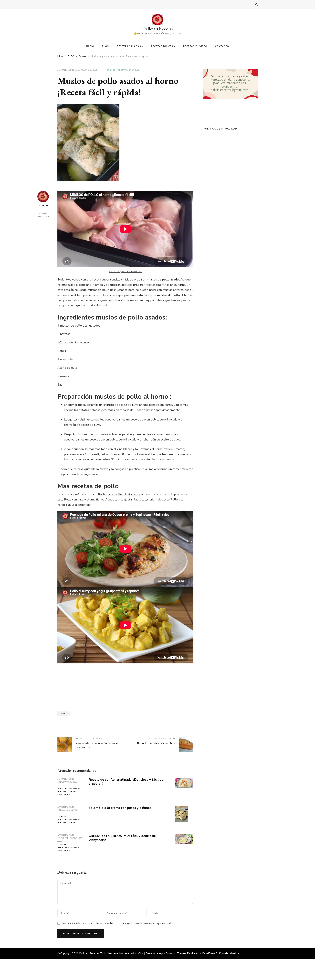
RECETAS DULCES (162, 46)
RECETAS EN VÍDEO (195, 46)
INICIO (90, 46)
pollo (63, 713)
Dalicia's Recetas (157, 28)
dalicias (43, 205)
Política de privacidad (220, 128)
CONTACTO (222, 46)
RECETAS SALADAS (129, 46)
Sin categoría (66, 791)
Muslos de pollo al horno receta (125, 271)
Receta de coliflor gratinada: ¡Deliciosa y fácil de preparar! (126, 781)
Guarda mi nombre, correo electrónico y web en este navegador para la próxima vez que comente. (117, 923)
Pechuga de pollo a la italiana (118, 494)
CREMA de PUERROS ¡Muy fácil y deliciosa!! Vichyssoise (123, 838)
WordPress (208, 953)
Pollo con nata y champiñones (84, 499)
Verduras (63, 794)
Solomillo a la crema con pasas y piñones (120, 808)
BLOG (105, 46)
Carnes (110, 70)
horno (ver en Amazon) (170, 449)
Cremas (62, 844)
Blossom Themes (176, 953)
